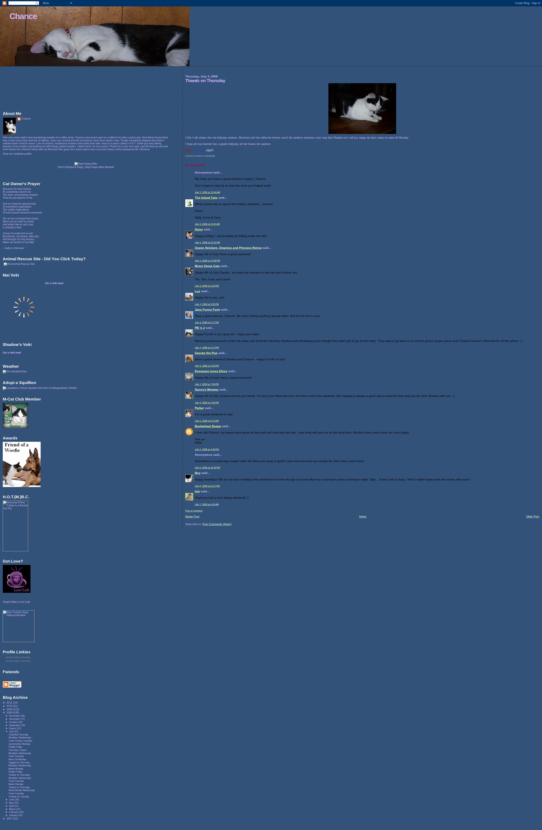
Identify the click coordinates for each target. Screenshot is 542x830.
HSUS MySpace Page (70, 167)
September (15, 725)
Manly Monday (16, 768)
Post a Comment (193, 510)
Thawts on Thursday (19, 775)
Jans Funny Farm (207, 309)
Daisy (199, 229)
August (13, 728)
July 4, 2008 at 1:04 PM (207, 402)
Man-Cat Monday (17, 759)
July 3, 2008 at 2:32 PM (207, 286)
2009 (10, 709)
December (15, 715)
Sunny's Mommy (206, 389)
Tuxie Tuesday (16, 756)
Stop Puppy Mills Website (99, 167)
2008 (10, 712)
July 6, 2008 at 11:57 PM (207, 486)
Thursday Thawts (17, 750)
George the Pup (206, 353)
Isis (197, 491)
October (13, 722)
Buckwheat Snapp (208, 426)
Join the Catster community (18, 657)
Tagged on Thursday (19, 762)
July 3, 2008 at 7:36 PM (207, 384)
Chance (23, 16)
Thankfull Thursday (18, 734)
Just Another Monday (19, 744)
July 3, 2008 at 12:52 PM (207, 242)
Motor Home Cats (207, 266)
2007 (10, 818)
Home (362, 516)
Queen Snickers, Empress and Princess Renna (228, 247)
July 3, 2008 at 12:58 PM (207, 260)
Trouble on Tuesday (18, 796)
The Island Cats (206, 197)
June (12, 799)
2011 (10, 702)
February (14, 812)
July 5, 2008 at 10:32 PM (207, 467)
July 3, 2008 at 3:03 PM (207, 304)
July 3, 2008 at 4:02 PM (207, 366)
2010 (10, 706)
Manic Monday (16, 784)
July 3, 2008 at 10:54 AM (207, 192)
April (11, 806)
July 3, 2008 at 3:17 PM (207, 322)
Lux (197, 291)
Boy (197, 473)
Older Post (532, 516)
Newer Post (192, 516)
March (12, 809)
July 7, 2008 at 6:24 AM (207, 504)
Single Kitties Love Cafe (16, 601)
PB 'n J (200, 327)
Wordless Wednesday (19, 737)
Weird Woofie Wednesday (21, 790)
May (11, 802)
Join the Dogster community (18, 661)
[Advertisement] (22, 88)
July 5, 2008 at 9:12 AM (207, 421)
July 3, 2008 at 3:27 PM (207, 347)
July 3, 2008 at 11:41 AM (207, 224)
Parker (199, 408)
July (11, 731)
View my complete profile (17, 153)
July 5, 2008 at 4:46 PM (207, 449)
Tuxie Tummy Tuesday (20, 740)
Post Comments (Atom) (216, 524)
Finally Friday (15, 747)
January (13, 815)
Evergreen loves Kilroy (211, 371)
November (15, 719)
